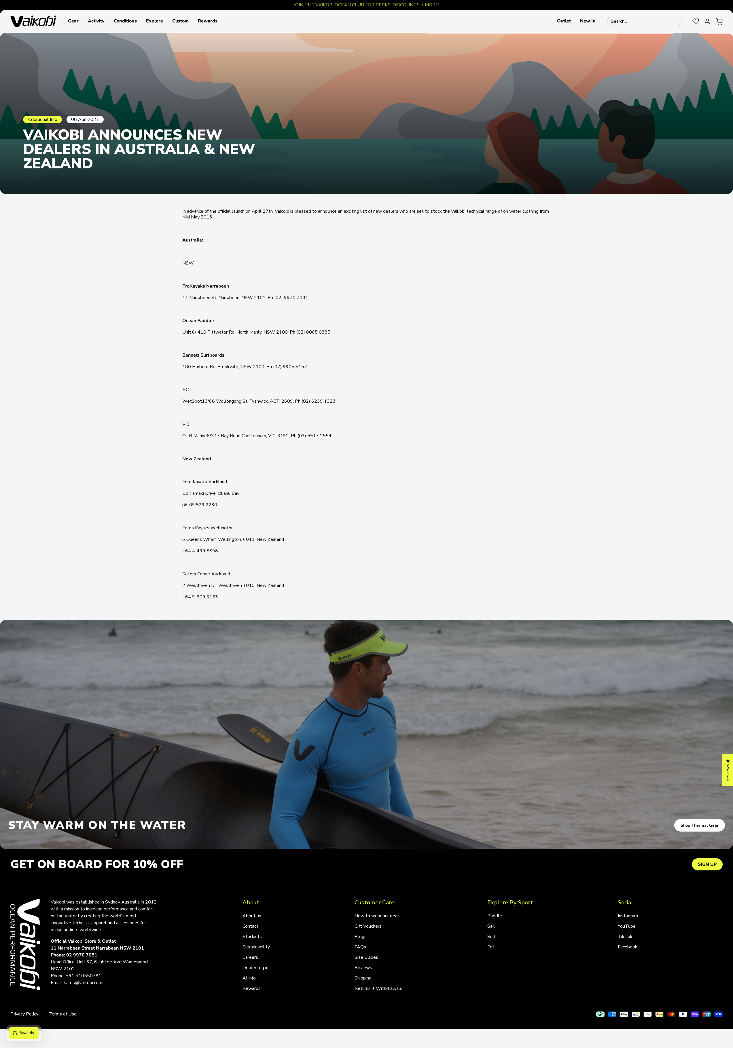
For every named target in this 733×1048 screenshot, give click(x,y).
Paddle (494, 916)
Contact (250, 926)
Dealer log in (255, 968)
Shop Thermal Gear (700, 825)
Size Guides (366, 957)
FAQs (360, 947)
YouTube (627, 926)
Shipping (363, 978)
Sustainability (256, 947)
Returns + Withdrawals (378, 988)
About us (252, 916)
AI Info (249, 978)
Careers (250, 957)
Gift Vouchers (368, 926)
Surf (491, 936)
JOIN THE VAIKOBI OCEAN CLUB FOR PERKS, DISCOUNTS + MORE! (366, 5)
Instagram (628, 916)
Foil (491, 947)
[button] (73, 21)
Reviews (363, 968)
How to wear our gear (377, 916)
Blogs (361, 936)
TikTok (625, 936)
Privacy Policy (24, 1014)
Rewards (252, 988)
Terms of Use (63, 1014)
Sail (491, 926)
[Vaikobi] (33, 21)
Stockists (252, 936)
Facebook (627, 947)
